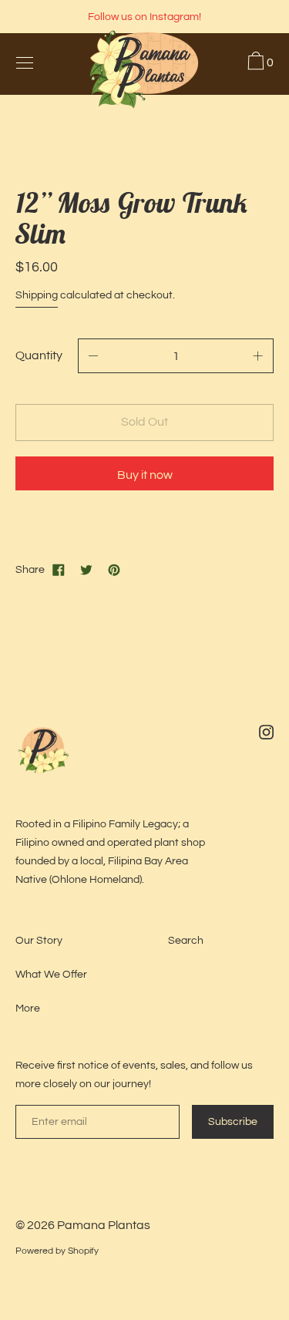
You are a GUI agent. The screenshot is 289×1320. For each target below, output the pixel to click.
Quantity (38, 355)
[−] (93, 355)
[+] (258, 355)
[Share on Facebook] (58, 570)
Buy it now (145, 475)
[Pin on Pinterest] (114, 570)
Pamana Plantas (103, 1225)
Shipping (36, 295)
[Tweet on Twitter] (86, 570)
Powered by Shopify (57, 1251)
